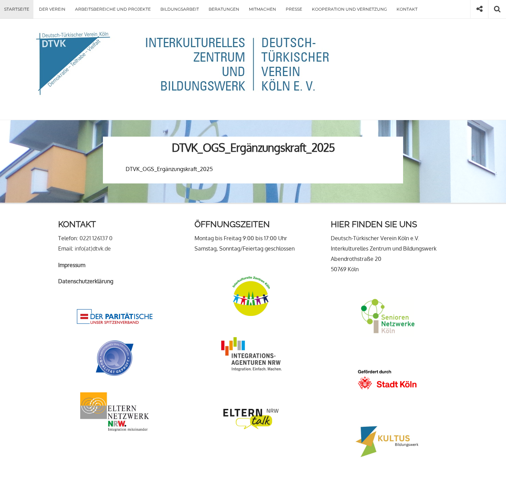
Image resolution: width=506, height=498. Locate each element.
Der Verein (52, 9)
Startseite (16, 9)
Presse (294, 9)
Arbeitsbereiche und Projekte (113, 9)
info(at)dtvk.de (93, 248)
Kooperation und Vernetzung (349, 9)
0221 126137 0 (96, 238)
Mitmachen (262, 9)
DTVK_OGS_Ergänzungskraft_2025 (169, 169)
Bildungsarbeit (179, 9)
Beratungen (224, 9)
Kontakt (407, 9)
